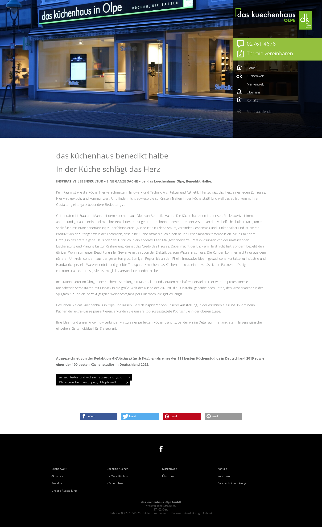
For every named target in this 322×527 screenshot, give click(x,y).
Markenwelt (169, 468)
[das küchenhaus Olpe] (284, 18)
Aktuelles (57, 476)
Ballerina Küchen (117, 468)
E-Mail (146, 513)
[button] (98, 416)
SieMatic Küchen (117, 476)
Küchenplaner (116, 483)
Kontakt (222, 468)
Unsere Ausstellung (64, 490)
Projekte (56, 483)
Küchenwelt (58, 468)
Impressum (225, 476)
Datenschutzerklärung (232, 483)
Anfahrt (207, 513)
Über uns (168, 476)
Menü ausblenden (260, 111)
